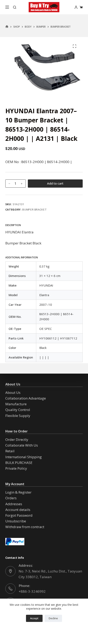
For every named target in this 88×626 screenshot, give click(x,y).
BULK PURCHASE (19, 462)
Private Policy (16, 468)
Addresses (13, 504)
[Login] (76, 7)
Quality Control (17, 409)
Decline (53, 618)
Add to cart (55, 183)
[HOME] (6, 26)
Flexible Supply (17, 415)
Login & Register (18, 492)
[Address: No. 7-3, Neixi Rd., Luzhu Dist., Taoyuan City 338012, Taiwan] (10, 571)
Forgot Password (19, 515)
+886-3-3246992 (32, 591)
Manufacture (16, 404)
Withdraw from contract (24, 526)
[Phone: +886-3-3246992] (10, 588)
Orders (11, 498)
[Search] (14, 7)
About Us (12, 392)
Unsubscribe (15, 521)
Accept (34, 618)
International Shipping (23, 457)
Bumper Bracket (34, 209)
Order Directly (16, 439)
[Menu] (7, 7)
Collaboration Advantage (25, 398)
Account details (17, 509)
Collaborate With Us (21, 445)
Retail (10, 451)
